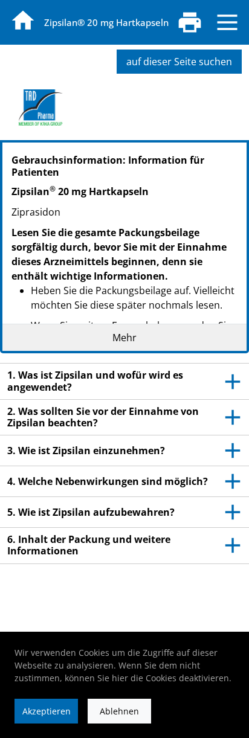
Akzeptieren (46, 711)
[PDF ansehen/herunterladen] (189, 22)
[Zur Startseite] (23, 20)
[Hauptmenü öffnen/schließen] (227, 22)
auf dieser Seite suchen (179, 61)
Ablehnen (119, 711)
